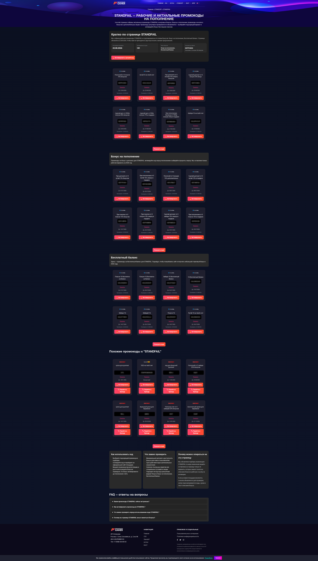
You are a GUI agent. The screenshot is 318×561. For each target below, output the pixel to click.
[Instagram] (183, 540)
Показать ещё (159, 149)
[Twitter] (180, 540)
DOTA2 (172, 3)
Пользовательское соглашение (187, 533)
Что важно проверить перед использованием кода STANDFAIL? (136, 512)
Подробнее (208, 558)
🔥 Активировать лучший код (123, 58)
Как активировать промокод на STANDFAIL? (129, 507)
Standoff (147, 539)
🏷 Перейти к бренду (122, 391)
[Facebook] (177, 540)
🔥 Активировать (122, 98)
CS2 (166, 3)
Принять (218, 558)
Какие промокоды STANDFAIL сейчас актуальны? (131, 501)
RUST (188, 3)
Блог (193, 3)
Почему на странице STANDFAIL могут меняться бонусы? (134, 518)
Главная (160, 3)
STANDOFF (180, 3)
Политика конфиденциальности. (188, 536)
